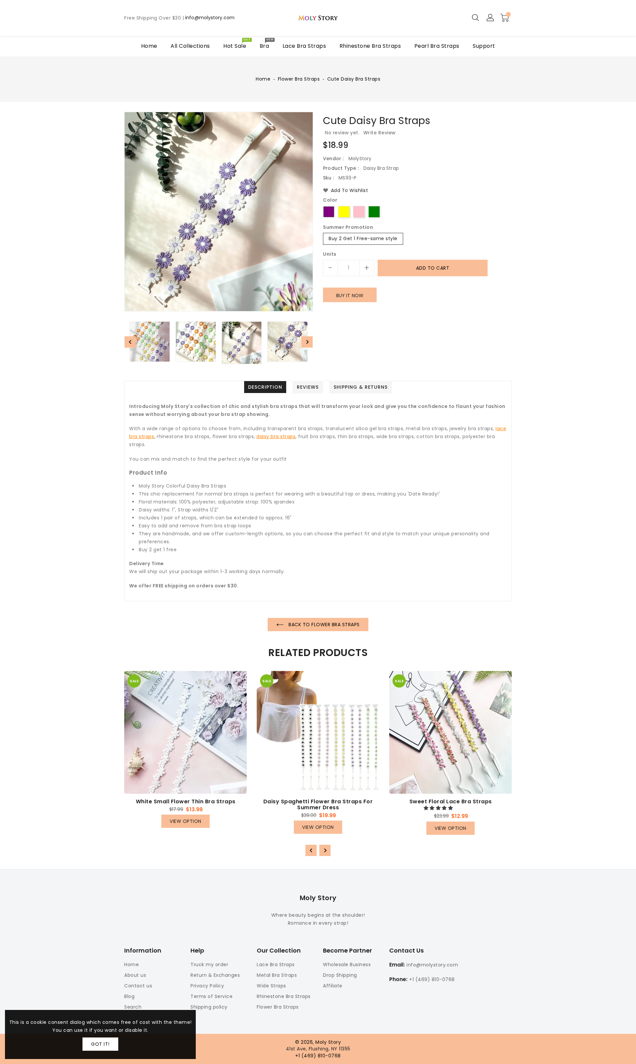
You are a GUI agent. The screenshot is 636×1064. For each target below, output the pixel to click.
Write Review (379, 132)
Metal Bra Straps (277, 975)
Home (263, 79)
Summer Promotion (348, 228)
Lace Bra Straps (276, 964)
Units (330, 254)
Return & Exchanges (215, 975)
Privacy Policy (207, 985)
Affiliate (333, 985)
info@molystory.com (210, 18)
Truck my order (209, 964)
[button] (439, 808)
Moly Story (318, 897)
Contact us (138, 985)
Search (132, 1007)
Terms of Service (211, 996)
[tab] (265, 387)
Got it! (100, 1044)
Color (330, 200)
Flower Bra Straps (299, 79)
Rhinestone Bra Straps (284, 996)
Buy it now (349, 295)
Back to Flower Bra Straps (323, 624)
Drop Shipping (340, 975)
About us (135, 975)
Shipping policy (209, 1007)
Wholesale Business (347, 964)
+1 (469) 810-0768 (432, 979)
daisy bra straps (275, 436)
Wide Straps (271, 985)
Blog (129, 996)
